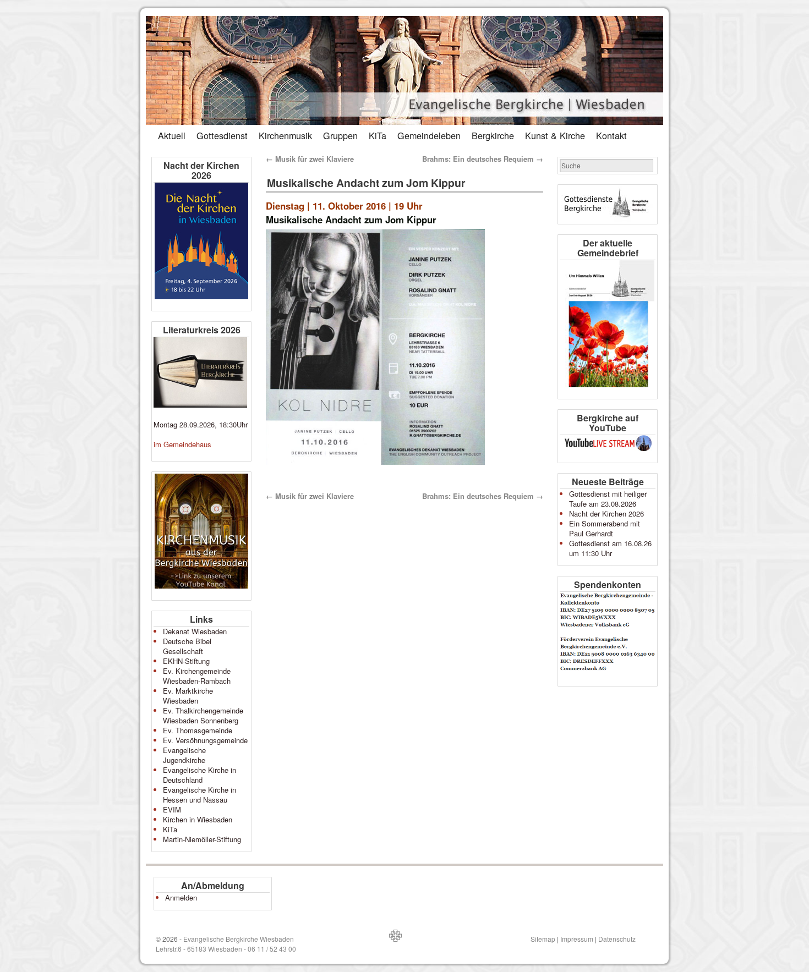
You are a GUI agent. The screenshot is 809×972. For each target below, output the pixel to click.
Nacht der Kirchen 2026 (606, 513)
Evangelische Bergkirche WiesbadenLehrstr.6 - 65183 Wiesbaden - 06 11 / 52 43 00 (226, 943)
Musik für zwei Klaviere (310, 158)
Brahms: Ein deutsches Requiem (482, 158)
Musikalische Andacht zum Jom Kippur (366, 182)
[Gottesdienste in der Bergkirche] (607, 204)
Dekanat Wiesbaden (195, 631)
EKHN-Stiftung (186, 661)
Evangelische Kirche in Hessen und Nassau (199, 794)
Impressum (576, 938)
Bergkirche (493, 135)
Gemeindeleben (429, 135)
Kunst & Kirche (555, 135)
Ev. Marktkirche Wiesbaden (188, 695)
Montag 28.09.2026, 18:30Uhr (201, 424)
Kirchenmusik (285, 135)
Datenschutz (617, 938)
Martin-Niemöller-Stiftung (202, 839)
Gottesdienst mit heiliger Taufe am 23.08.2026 (608, 498)
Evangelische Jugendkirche (184, 755)
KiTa (377, 135)
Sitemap (543, 938)
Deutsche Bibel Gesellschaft (187, 646)
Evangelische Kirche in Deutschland (199, 775)
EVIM (172, 809)
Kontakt (611, 135)
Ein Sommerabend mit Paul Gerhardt (604, 528)
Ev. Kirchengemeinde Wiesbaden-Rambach (197, 676)
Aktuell (171, 135)
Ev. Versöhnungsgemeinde (205, 740)
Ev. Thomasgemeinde (197, 730)
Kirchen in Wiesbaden (197, 819)
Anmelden (181, 897)
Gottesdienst (222, 135)
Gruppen (340, 135)
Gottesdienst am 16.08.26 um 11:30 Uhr (610, 548)
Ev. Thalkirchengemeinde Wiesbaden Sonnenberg (203, 715)
